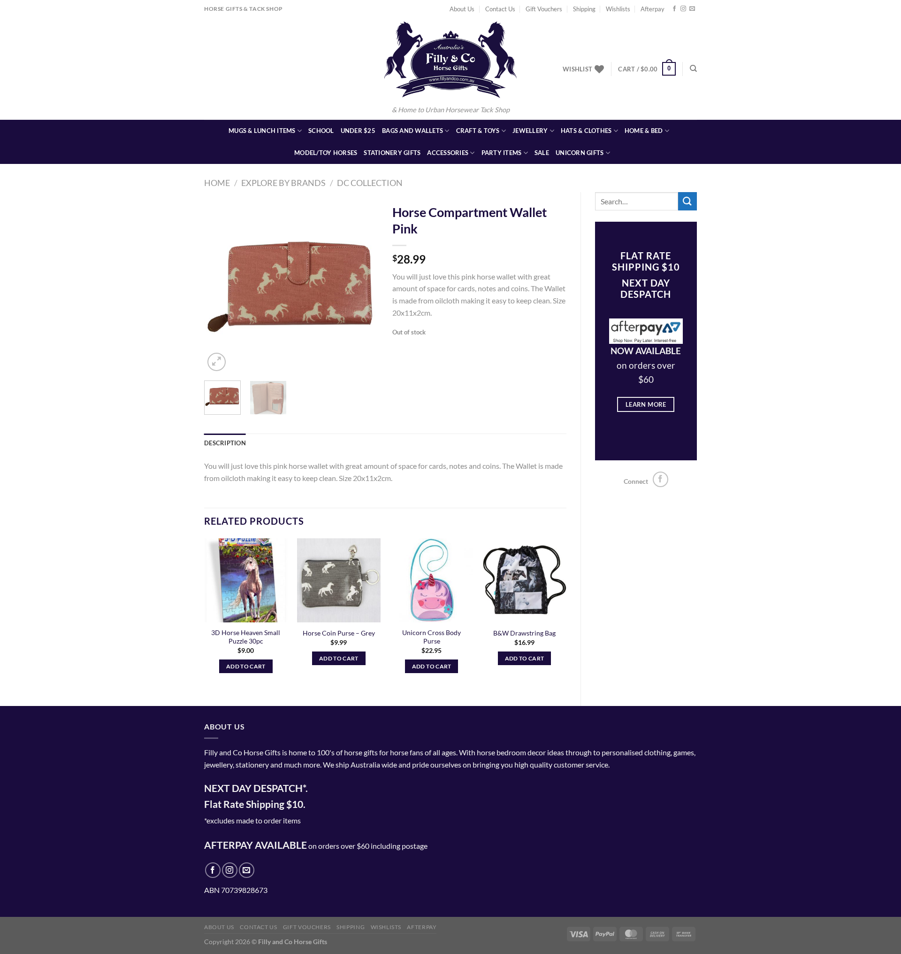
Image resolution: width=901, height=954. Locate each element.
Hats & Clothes (586, 130)
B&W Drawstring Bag (524, 633)
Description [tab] (225, 443)
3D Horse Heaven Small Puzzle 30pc (245, 636)
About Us (462, 9)
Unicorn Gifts (579, 152)
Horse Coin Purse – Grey (339, 633)
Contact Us (500, 9)
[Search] (693, 69)
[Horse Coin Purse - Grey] (339, 580)
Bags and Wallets (412, 130)
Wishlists (618, 9)
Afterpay (652, 9)
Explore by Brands (283, 183)
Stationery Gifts (392, 152)
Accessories (447, 152)
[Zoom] (216, 362)
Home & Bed (644, 130)
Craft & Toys (478, 130)
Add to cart (246, 666)
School (321, 130)
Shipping (584, 9)
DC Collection (370, 183)
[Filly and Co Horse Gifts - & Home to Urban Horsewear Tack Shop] (450, 59)
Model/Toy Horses (325, 152)
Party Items (501, 152)
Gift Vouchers (544, 9)
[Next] (362, 286)
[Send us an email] (692, 9)
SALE (541, 152)
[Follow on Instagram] (683, 9)
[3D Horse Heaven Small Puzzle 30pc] (246, 580)
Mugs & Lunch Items (262, 130)
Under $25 (358, 130)
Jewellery (530, 130)
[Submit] (687, 201)
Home (217, 183)
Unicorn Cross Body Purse (431, 636)
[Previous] (219, 286)
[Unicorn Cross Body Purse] (431, 580)
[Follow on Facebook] (674, 9)
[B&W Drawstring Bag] (524, 580)
